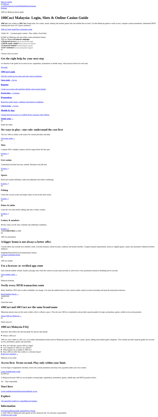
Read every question (9, 354)
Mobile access (32, 391)
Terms (33, 411)
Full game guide (8, 138)
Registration (14, 391)
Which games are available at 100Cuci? (17, 350)
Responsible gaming (17, 411)
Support (33, 6)
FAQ (3, 411)
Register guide (15, 372)
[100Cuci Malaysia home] (5, 4)
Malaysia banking (30, 401)
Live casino (20, 401)
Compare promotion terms (10, 255)
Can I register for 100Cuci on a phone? (17, 348)
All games (4, 401)
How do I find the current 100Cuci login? (18, 346)
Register (4, 8)
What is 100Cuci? (9, 336)
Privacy (28, 411)
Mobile (21, 6)
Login (3, 6)
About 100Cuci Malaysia (11, 316)
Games (16, 6)
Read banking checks (10, 294)
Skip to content (6, 2)
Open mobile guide (9, 274)
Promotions (9, 6)
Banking (27, 6)
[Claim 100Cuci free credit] (9, 415)
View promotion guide (24, 29)
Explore (5, 154)
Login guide (5, 372)
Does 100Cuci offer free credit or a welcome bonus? (22, 352)
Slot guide (12, 401)
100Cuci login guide (8, 29)
